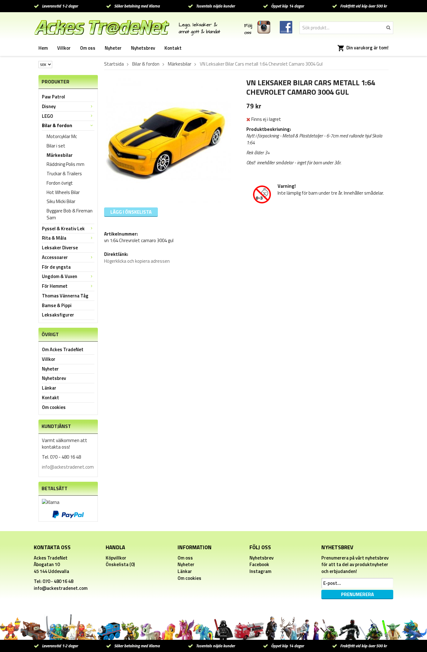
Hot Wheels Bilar (63, 192)
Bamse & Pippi (57, 305)
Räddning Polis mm (65, 164)
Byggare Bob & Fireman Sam (70, 214)
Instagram (260, 571)
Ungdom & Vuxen (59, 276)
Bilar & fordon (57, 125)
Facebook (259, 564)
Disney (49, 106)
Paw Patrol (53, 96)
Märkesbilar (60, 155)
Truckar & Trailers (64, 173)
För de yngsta (56, 267)
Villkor (64, 48)
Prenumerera (357, 594)
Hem (43, 48)
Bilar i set (56, 145)
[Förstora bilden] (168, 140)
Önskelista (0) (120, 564)
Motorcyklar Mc (62, 136)
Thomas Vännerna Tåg (65, 295)
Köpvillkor (116, 557)
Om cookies (54, 407)
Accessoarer (55, 257)
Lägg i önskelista (131, 212)
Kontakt (173, 48)
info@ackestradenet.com (68, 466)
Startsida (114, 64)
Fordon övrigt (60, 183)
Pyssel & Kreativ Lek (63, 228)
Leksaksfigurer (58, 314)
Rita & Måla (54, 237)
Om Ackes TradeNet (62, 349)
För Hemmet (55, 286)
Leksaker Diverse (60, 247)
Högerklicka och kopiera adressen (137, 261)
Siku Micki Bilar (61, 201)
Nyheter (113, 48)
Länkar (49, 387)
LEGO (47, 116)
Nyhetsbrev (143, 48)
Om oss (87, 48)
